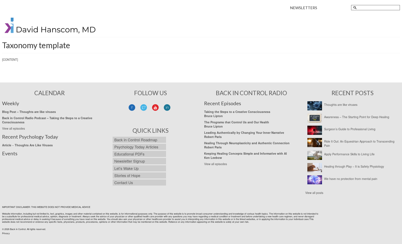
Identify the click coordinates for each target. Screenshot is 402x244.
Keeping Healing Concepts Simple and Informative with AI (245, 153)
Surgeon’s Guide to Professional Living (349, 129)
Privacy (6, 233)
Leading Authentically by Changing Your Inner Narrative (244, 132)
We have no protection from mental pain (350, 179)
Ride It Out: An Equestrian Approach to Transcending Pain (359, 143)
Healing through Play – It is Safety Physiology (354, 166)
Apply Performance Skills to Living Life (349, 154)
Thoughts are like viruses (340, 104)
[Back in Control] (50, 27)
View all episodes (13, 128)
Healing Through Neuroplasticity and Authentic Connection (247, 143)
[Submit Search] (354, 7)
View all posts (314, 193)
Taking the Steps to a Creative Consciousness (237, 112)
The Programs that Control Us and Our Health (236, 122)
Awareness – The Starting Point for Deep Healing (356, 117)
